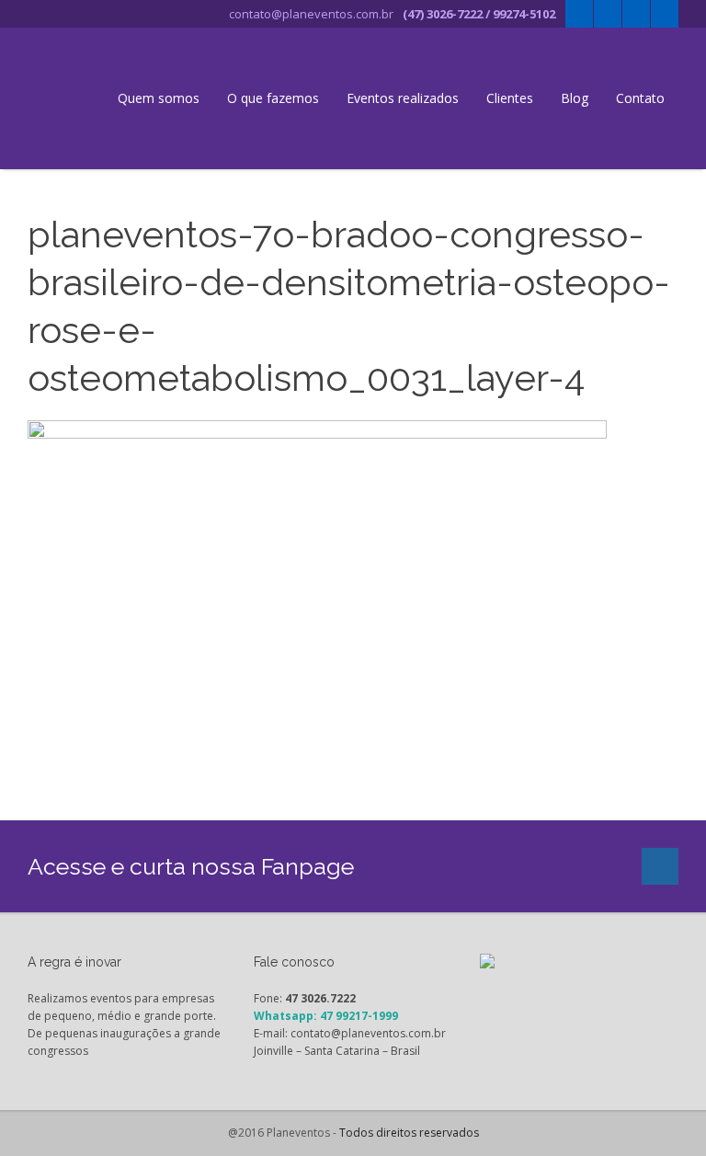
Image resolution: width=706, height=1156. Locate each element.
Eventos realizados (403, 98)
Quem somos (158, 98)
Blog (574, 98)
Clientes (509, 98)
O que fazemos (273, 98)
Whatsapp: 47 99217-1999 (326, 1016)
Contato (640, 98)
